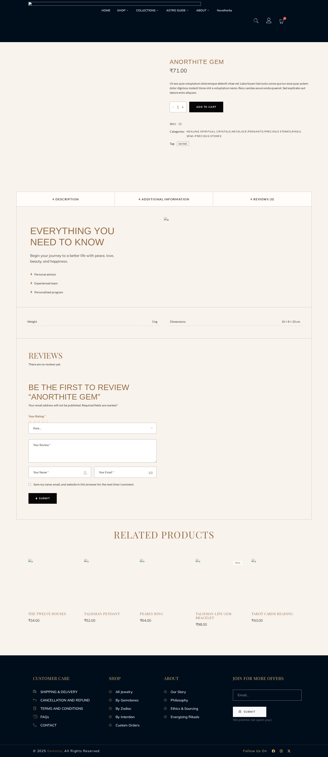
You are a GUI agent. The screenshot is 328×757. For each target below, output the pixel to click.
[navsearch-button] (256, 21)
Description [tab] (67, 199)
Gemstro (54, 751)
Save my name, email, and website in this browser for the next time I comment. (83, 484)
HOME (106, 10)
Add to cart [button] (52, 585)
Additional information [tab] (165, 199)
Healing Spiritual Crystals (209, 131)
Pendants (255, 131)
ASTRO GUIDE (176, 10)
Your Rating (37, 416)
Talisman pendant (102, 613)
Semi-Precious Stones (204, 136)
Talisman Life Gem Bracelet (214, 615)
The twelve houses (47, 613)
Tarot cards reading (272, 613)
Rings (296, 131)
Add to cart (206, 106)
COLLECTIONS (146, 10)
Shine (182, 143)
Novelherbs (224, 10)
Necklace (239, 131)
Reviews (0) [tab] (263, 199)
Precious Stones (277, 131)
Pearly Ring (151, 613)
